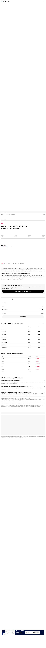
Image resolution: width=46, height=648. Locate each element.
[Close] (42, 631)
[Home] (5, 1)
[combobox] (42, 303)
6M (6, 263)
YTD (9, 263)
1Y (11, 263)
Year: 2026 (42, 323)
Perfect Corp (9, 214)
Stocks (4, 214)
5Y (13, 263)
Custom (21, 263)
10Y (16, 263)
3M (4, 263)
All (18, 263)
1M (2, 263)
